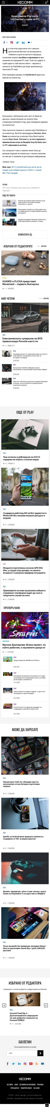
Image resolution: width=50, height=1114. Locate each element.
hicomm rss (36, 1065)
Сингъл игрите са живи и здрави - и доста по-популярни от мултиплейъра (29, 694)
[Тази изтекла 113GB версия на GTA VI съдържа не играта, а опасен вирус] (25, 436)
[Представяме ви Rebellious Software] (7, 661)
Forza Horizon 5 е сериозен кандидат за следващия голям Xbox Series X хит (28, 710)
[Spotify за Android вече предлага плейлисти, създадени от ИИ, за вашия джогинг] (25, 816)
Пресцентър (14, 1090)
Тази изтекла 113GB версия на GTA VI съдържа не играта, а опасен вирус (21, 460)
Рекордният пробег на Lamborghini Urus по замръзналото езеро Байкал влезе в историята (32, 211)
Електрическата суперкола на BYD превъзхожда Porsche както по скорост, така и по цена (22, 343)
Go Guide (36, 1090)
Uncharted (13, 188)
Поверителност (26, 1090)
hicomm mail (42, 1065)
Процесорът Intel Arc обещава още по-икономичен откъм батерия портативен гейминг (30, 370)
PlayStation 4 (35, 188)
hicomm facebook (7, 1065)
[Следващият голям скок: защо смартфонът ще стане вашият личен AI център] (26, 1004)
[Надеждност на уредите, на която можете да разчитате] (25, 264)
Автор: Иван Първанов (9, 37)
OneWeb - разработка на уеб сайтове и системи (25, 1100)
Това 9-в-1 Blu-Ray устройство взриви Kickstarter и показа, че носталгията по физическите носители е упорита (30, 385)
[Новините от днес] (46, 2)
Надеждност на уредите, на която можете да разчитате (22, 284)
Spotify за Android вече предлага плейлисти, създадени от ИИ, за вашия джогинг (23, 839)
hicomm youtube (30, 1065)
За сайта (10, 1086)
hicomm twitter (13, 1065)
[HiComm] (25, 3)
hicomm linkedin (19, 1065)
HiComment (5, 643)
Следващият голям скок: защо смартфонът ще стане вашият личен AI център (25, 1023)
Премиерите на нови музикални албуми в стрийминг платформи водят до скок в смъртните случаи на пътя (24, 594)
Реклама (40, 1086)
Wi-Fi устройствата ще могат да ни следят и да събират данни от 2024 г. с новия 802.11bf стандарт (21, 170)
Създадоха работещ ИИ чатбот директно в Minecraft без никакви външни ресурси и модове (25, 517)
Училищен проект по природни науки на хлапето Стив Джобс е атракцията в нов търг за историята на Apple (30, 357)
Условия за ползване (28, 1086)
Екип (16, 1086)
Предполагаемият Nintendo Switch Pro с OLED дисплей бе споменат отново (32, 220)
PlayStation (6, 191)
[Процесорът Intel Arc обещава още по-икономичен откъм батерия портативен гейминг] (7, 371)
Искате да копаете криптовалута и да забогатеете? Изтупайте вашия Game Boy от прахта (31, 202)
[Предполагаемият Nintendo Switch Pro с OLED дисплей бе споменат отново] (9, 222)
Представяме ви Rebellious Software (26, 662)
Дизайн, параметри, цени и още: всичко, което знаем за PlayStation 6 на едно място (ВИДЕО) (24, 894)
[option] (25, 357)
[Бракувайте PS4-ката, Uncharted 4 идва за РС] (12, 42)
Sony (7, 188)
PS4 (3, 188)
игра (19, 188)
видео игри (26, 188)
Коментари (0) (25, 234)
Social (4, 280)
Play (25, 8)
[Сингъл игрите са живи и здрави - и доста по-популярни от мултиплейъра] (7, 692)
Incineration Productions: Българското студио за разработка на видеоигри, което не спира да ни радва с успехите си (29, 679)
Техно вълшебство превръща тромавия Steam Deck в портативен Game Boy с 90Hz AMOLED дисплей (24, 950)
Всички (43, 246)
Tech (3, 337)
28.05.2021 (25, 25)
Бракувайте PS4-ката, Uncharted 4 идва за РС (25, 18)
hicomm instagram (25, 1065)
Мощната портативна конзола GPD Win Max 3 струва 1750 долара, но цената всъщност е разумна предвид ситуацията (24, 572)
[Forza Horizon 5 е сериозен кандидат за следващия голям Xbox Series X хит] (7, 708)
